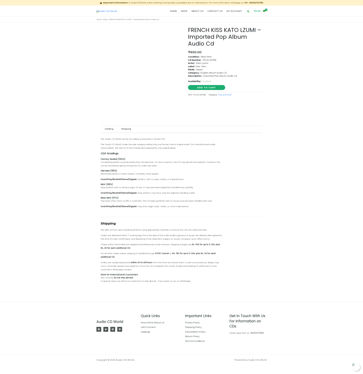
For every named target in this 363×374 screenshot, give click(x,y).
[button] (248, 11)
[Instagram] (98, 329)
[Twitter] (105, 329)
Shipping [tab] (126, 129)
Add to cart (206, 87)
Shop (184, 11)
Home (173, 11)
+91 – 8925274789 (253, 2)
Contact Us (215, 11)
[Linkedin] (119, 329)
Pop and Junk (225, 95)
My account (234, 11)
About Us (197, 11)
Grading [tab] (109, 129)
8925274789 (257, 333)
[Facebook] (112, 329)
